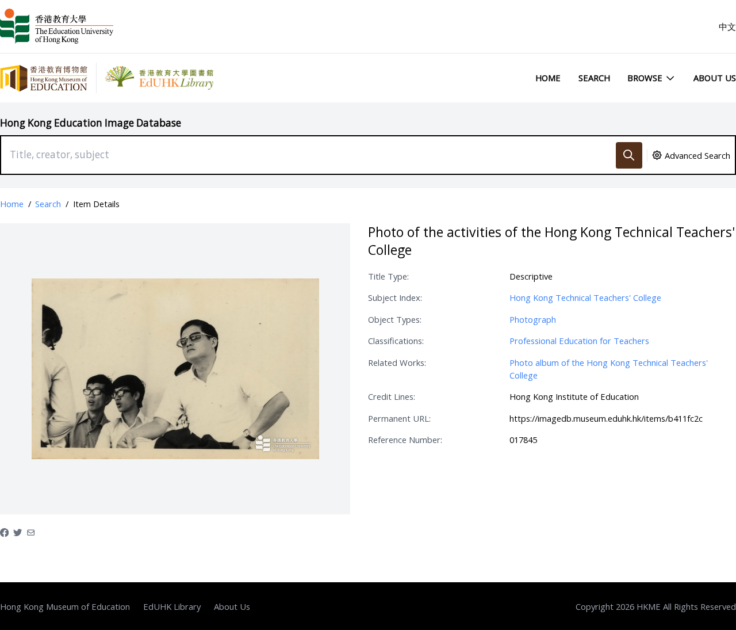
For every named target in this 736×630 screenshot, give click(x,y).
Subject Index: (395, 297)
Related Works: (397, 362)
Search (594, 77)
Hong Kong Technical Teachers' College (585, 297)
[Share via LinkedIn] (30, 531)
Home (548, 77)
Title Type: (388, 276)
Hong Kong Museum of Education (65, 606)
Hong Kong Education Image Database (90, 122)
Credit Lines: (391, 396)
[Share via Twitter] (17, 531)
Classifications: (396, 340)
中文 (727, 26)
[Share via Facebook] (4, 531)
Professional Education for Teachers (579, 340)
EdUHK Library (172, 606)
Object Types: (394, 319)
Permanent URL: (399, 418)
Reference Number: (405, 439)
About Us (714, 77)
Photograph (532, 319)
